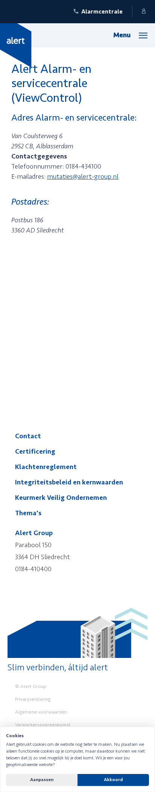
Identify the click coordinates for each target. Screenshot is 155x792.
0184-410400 (33, 569)
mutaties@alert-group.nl (83, 176)
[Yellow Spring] (16, 45)
